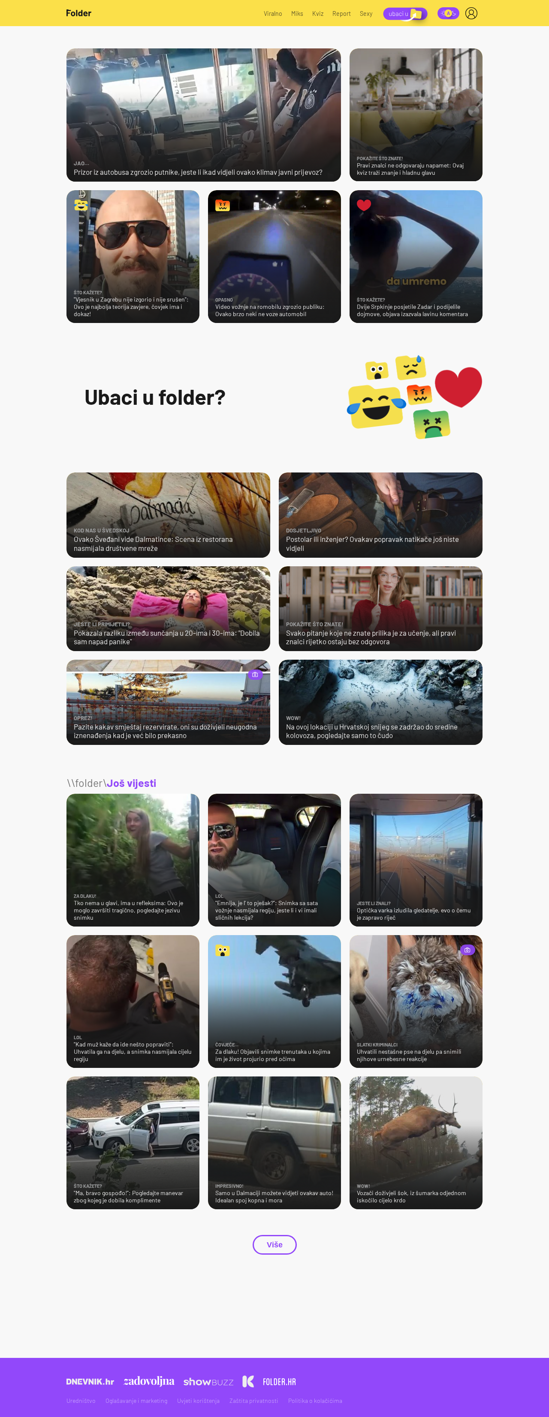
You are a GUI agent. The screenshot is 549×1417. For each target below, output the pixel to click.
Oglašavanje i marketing (136, 1400)
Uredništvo (81, 1400)
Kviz (317, 13)
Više (275, 1245)
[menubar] (473, 13)
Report (341, 13)
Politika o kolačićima (315, 1400)
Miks (297, 13)
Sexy (366, 13)
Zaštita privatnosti (253, 1400)
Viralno (273, 13)
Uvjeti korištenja (198, 1400)
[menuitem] (473, 13)
